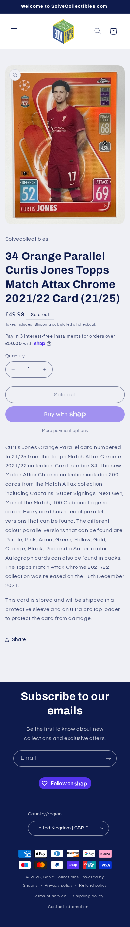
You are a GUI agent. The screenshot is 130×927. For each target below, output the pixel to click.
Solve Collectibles (61, 877)
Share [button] (19, 639)
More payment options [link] (65, 431)
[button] (14, 31)
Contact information (68, 907)
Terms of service (50, 896)
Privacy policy (59, 885)
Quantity (15, 356)
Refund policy (93, 885)
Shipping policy (88, 896)
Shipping (43, 324)
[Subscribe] (108, 758)
